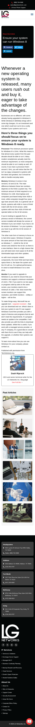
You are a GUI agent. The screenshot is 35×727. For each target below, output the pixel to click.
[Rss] (16, 645)
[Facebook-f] (3, 645)
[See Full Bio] (22, 382)
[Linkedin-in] (12, 645)
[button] (32, 14)
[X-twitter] (7, 645)
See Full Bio (16, 382)
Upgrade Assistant (19, 304)
